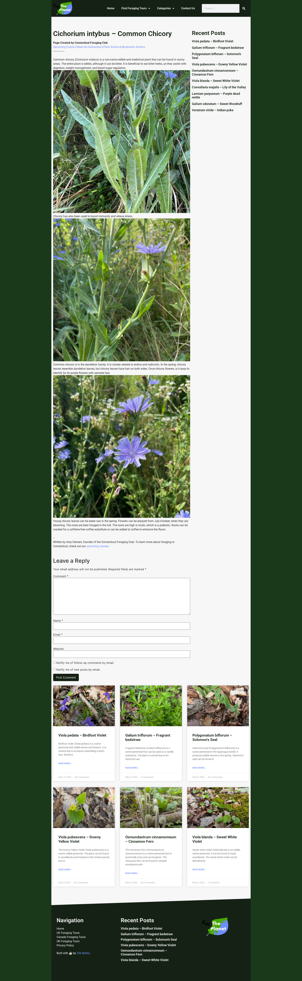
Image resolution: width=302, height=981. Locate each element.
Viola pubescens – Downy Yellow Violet (219, 64)
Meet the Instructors (89, 47)
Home (110, 8)
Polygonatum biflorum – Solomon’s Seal (212, 737)
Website (58, 648)
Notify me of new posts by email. (78, 669)
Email (58, 634)
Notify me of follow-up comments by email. (85, 662)
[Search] (243, 8)
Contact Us (188, 8)
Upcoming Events (64, 47)
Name (58, 620)
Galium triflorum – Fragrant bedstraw (218, 47)
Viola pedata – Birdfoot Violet (212, 41)
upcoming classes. (97, 546)
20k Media (83, 953)
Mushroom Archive (133, 47)
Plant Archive (111, 47)
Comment (60, 576)
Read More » (65, 763)
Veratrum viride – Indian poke (212, 110)
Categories (164, 8)
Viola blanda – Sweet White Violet (216, 81)
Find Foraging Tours (134, 8)
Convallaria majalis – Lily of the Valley (219, 87)
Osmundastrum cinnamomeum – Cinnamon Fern (150, 839)
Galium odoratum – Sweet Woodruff (217, 104)
